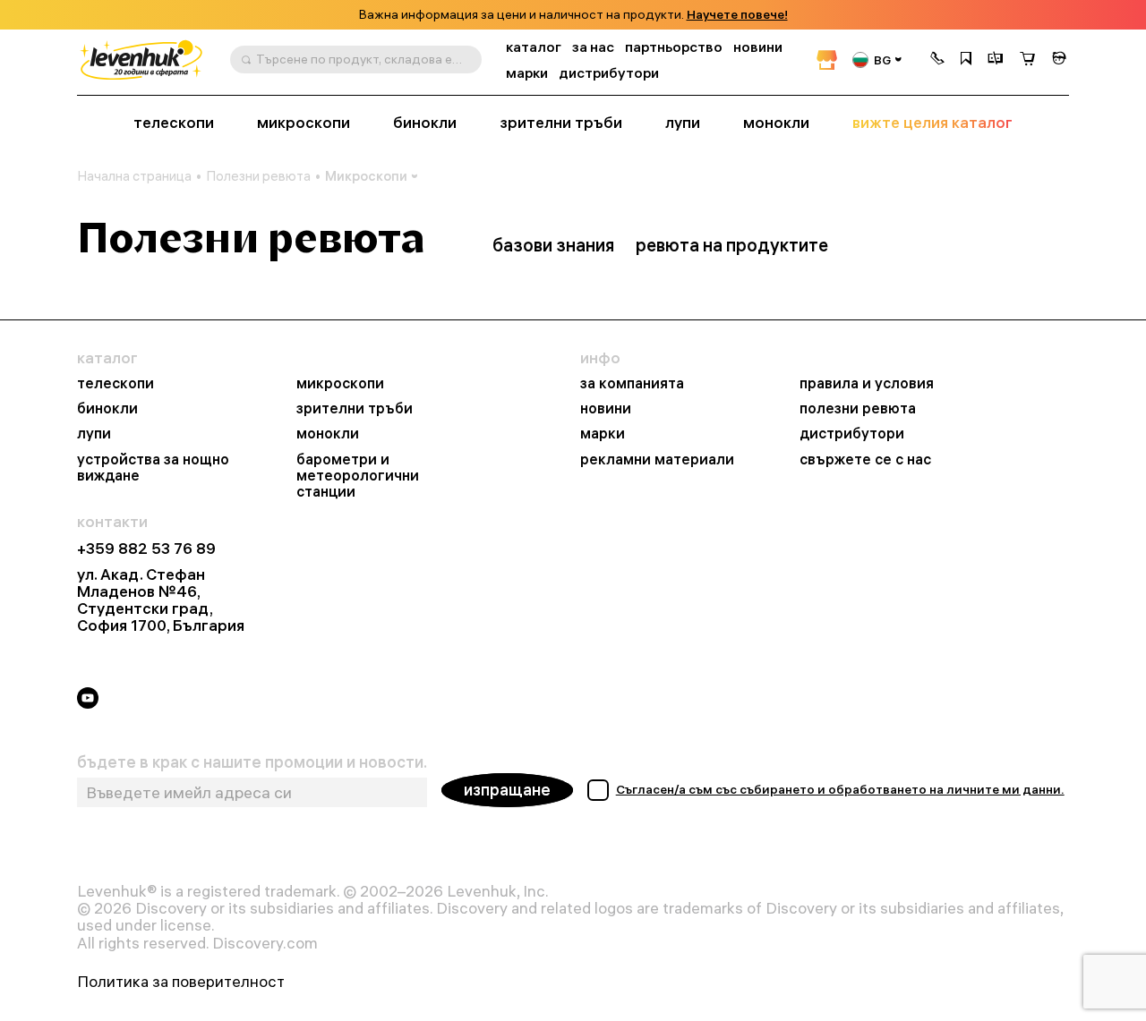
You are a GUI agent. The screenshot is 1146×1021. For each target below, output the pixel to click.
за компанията (632, 383)
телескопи (173, 123)
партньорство (674, 46)
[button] (937, 60)
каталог (533, 46)
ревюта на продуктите (732, 245)
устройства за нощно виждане (153, 467)
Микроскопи (366, 175)
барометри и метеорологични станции (357, 475)
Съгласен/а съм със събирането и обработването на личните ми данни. (840, 789)
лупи (682, 123)
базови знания (553, 245)
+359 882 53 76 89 (146, 548)
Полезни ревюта (258, 176)
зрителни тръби (561, 123)
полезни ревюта (858, 408)
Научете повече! (737, 14)
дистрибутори (609, 72)
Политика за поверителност (181, 981)
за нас (593, 46)
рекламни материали (657, 459)
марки (527, 72)
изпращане (507, 789)
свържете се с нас (865, 459)
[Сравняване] (995, 60)
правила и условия (867, 383)
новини (758, 46)
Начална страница (134, 176)
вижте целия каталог (932, 123)
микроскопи (303, 123)
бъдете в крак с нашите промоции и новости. (252, 762)
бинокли (425, 123)
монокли (776, 123)
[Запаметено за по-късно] (966, 60)
